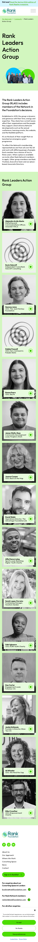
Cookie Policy (14, 939)
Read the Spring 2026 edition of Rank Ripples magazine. (22, 3)
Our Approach (7, 19)
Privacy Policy (23, 939)
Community (18, 19)
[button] (35, 910)
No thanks (19, 928)
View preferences (19, 934)
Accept (19, 922)
